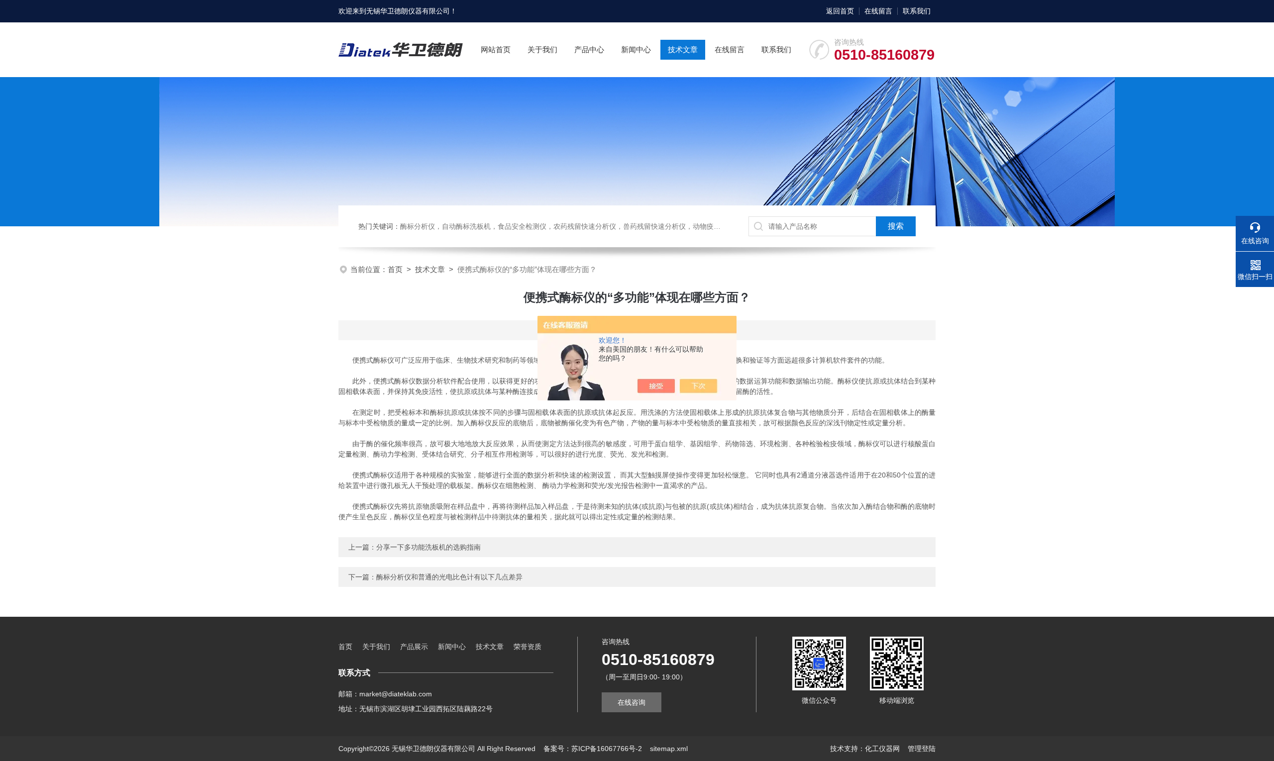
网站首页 (496, 49)
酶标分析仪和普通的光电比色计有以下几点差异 (449, 577)
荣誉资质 (527, 647)
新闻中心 (636, 49)
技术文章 (683, 49)
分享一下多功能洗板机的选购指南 (428, 547)
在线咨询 (631, 702)
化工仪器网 (882, 749)
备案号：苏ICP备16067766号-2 (592, 749)
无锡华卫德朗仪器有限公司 (408, 11)
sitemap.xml (669, 749)
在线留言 (878, 11)
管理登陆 (922, 749)
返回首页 (840, 11)
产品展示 (414, 647)
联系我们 (917, 11)
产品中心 (589, 49)
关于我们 (542, 49)
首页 (395, 269)
